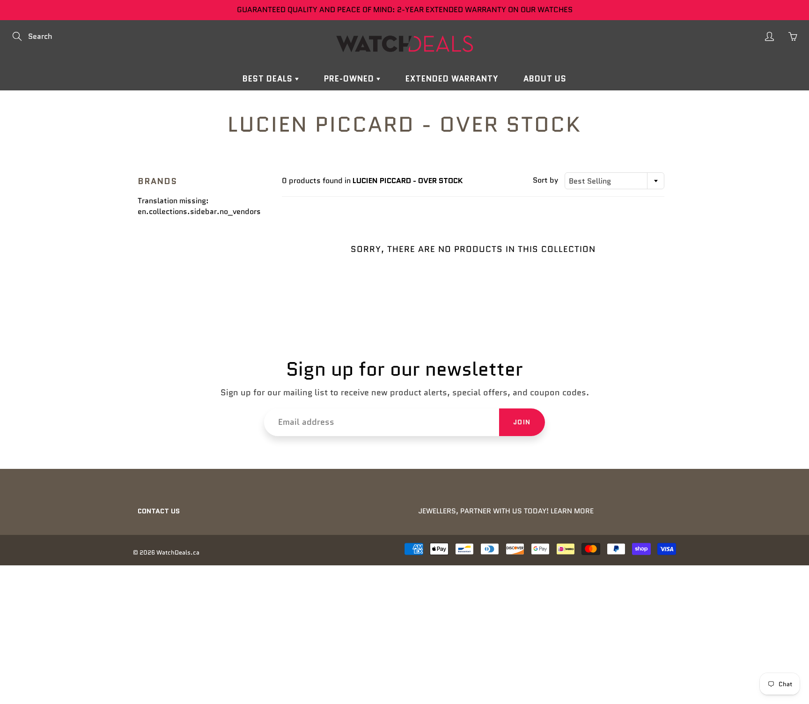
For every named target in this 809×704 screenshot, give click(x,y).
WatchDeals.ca (177, 552)
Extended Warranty (451, 78)
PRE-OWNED (350, 78)
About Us (544, 78)
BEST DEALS (269, 78)
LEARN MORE (572, 511)
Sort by (545, 180)
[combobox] (614, 180)
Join (522, 422)
